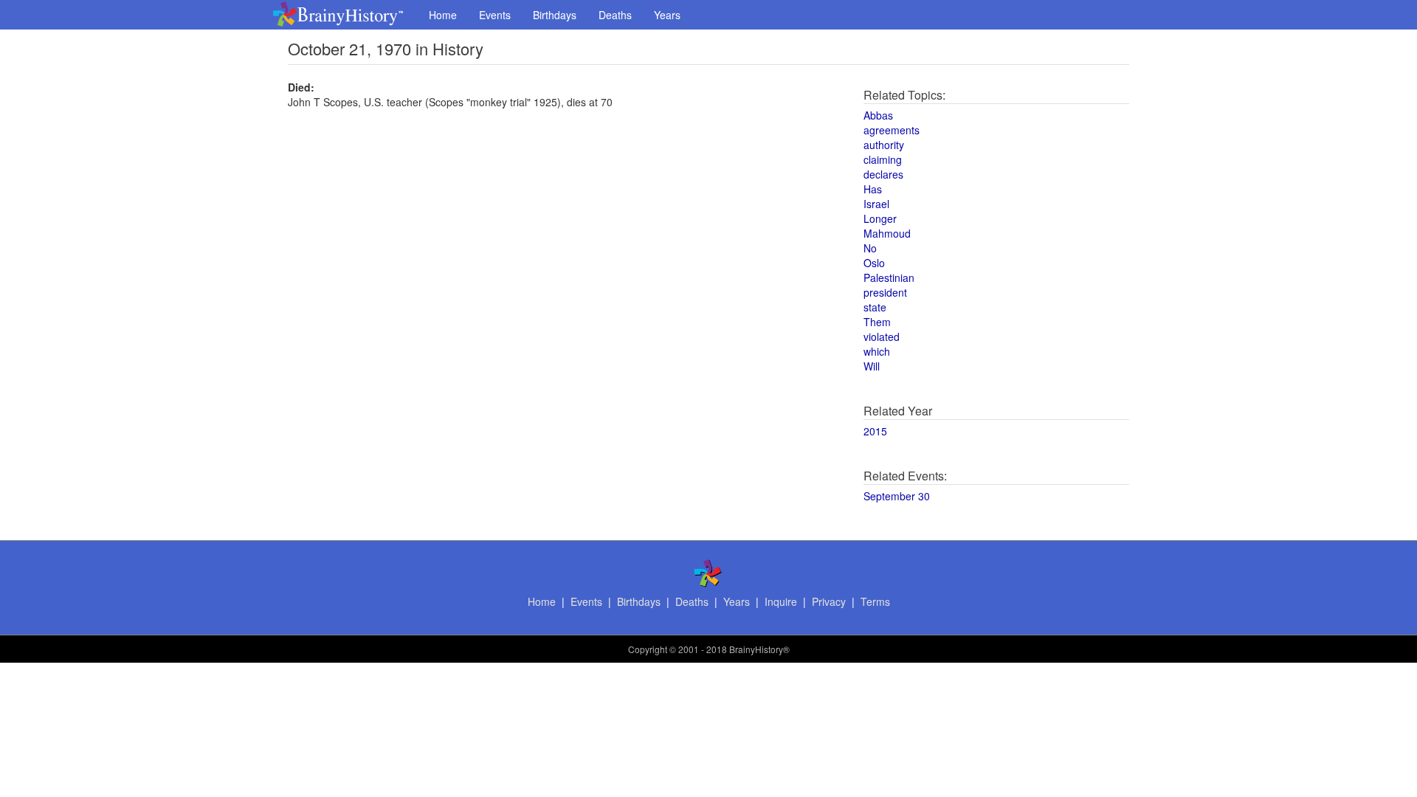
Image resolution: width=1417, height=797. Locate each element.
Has (872, 189)
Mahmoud (887, 233)
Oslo (874, 262)
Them (877, 321)
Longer (880, 218)
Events (495, 14)
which (876, 351)
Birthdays (554, 14)
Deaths (615, 14)
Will (871, 366)
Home (443, 14)
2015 (875, 431)
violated (881, 336)
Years (667, 14)
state (874, 307)
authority (883, 144)
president (885, 292)
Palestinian (888, 277)
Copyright (647, 649)
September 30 (896, 496)
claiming (882, 159)
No (870, 248)
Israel (876, 203)
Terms (875, 601)
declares (883, 174)
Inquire (781, 601)
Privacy (829, 601)
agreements (891, 130)
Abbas (878, 115)
